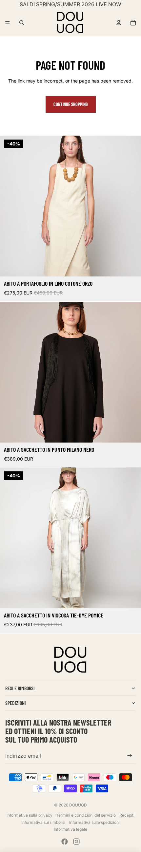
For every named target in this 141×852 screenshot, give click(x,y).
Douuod (78, 805)
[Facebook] (65, 841)
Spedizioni (15, 703)
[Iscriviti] (130, 755)
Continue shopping (70, 104)
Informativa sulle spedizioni (94, 822)
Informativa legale (70, 829)
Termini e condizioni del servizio (86, 815)
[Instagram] (76, 841)
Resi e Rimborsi (20, 688)
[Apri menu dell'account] (118, 22)
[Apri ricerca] (21, 22)
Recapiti (126, 815)
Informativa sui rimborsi (43, 822)
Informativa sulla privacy (29, 815)
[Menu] (7, 22)
